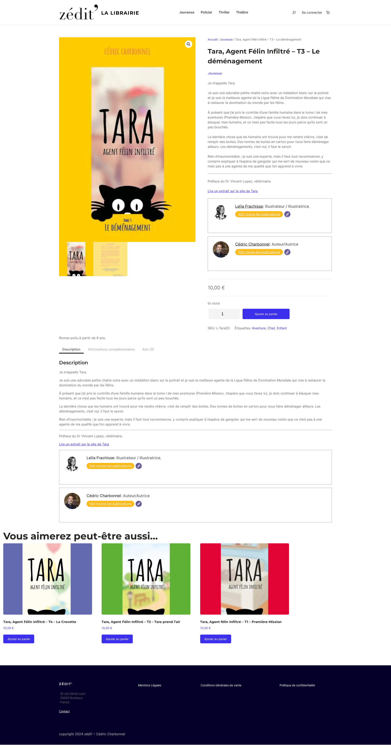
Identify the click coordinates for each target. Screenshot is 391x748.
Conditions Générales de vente (221, 685)
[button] (188, 44)
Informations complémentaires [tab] (111, 349)
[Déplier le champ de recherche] (294, 13)
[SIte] (287, 214)
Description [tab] (71, 349)
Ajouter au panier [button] (19, 639)
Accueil (212, 39)
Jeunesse (226, 39)
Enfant (282, 328)
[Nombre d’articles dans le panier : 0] (328, 12)
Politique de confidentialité (297, 685)
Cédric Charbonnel (252, 244)
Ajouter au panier (266, 314)
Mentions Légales (149, 685)
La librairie (120, 13)
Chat (271, 328)
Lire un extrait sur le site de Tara (233, 191)
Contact (64, 711)
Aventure (259, 328)
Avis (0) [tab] (148, 349)
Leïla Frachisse (249, 206)
